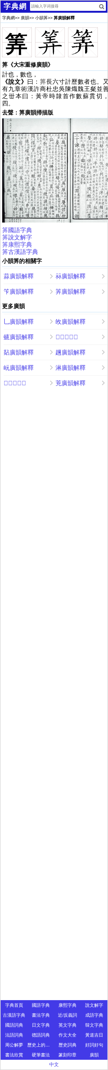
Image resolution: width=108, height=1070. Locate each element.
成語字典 (94, 1015)
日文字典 (41, 1025)
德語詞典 (41, 1034)
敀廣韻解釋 (71, 321)
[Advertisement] (54, 448)
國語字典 (41, 1005)
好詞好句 (94, 1044)
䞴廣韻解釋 (71, 352)
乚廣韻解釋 (19, 321)
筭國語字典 (17, 230)
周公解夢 (14, 1044)
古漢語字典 (14, 1015)
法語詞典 (14, 1034)
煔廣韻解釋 (19, 352)
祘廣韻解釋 (71, 276)
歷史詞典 (67, 1044)
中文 (54, 1064)
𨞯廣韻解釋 (67, 337)
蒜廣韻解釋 (19, 276)
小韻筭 (41, 17)
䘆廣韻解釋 (19, 337)
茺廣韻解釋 (71, 383)
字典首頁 (14, 1005)
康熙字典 (67, 1005)
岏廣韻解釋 (19, 367)
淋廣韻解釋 (71, 367)
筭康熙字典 (17, 244)
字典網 (8, 17)
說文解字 (94, 1005)
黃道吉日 (94, 1034)
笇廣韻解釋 (19, 291)
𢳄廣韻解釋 (15, 383)
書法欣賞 (14, 1054)
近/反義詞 (67, 1015)
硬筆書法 (41, 1054)
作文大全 (67, 1034)
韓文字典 (94, 1025)
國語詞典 (14, 1025)
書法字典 (41, 1015)
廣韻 (25, 17)
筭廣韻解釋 (71, 291)
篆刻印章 (67, 1054)
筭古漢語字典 (20, 251)
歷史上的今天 (40, 1044)
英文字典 (67, 1025)
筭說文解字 (17, 237)
